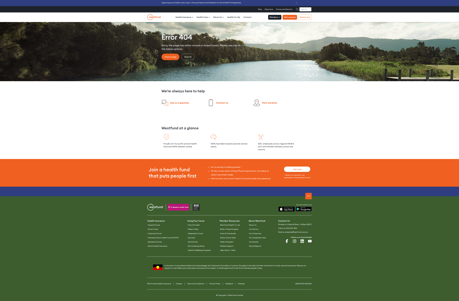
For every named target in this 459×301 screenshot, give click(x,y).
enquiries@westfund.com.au (296, 232)
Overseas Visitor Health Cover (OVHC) (163, 238)
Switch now (305, 17)
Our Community (255, 233)
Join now (297, 169)
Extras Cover (153, 229)
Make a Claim (193, 229)
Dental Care (193, 242)
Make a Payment (226, 242)
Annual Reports (255, 246)
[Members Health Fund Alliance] (176, 208)
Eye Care (191, 238)
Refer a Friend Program (229, 229)
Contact (247, 17)
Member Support (226, 246)
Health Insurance (184, 17)
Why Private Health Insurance (159, 284)
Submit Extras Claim (228, 238)
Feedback (229, 284)
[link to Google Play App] (304, 209)
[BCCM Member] (194, 208)
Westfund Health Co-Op (230, 225)
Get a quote (290, 17)
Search (187, 56)
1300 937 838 (291, 228)
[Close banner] (297, 2)
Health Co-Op (233, 17)
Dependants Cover (195, 233)
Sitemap (241, 284)
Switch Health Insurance (157, 246)
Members (274, 17)
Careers (179, 284)
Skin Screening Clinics (196, 246)
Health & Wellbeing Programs (199, 250)
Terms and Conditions (195, 284)
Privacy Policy (214, 284)
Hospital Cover (154, 225)
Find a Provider (194, 225)
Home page (170, 56)
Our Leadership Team (257, 238)
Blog (260, 9)
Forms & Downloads (228, 233)
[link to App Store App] (287, 209)
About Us (217, 17)
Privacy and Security (284, 9)
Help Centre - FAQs (227, 250)
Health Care (202, 17)
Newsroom (269, 9)
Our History (253, 229)
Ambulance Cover (155, 242)
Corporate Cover (155, 233)
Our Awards (253, 242)
